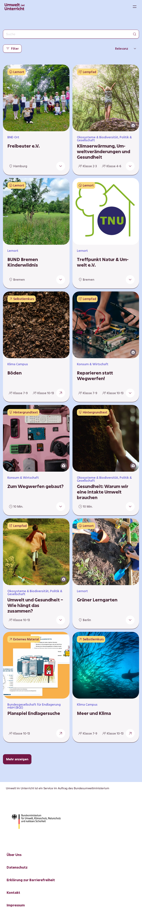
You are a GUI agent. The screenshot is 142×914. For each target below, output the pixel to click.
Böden (14, 373)
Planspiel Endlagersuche (33, 713)
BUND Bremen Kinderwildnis (22, 262)
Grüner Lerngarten (97, 600)
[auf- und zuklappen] (60, 166)
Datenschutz (17, 867)
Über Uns (14, 854)
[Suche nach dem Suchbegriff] (134, 34)
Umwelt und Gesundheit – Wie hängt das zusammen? (35, 605)
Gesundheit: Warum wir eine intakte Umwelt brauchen (102, 492)
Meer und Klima (94, 713)
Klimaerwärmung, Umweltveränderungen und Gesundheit (103, 151)
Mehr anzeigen (17, 759)
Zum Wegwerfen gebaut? (35, 486)
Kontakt (13, 892)
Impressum (16, 905)
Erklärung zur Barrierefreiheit (31, 880)
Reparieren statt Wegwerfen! (95, 375)
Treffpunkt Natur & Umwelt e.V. (103, 262)
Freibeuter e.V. (23, 146)
